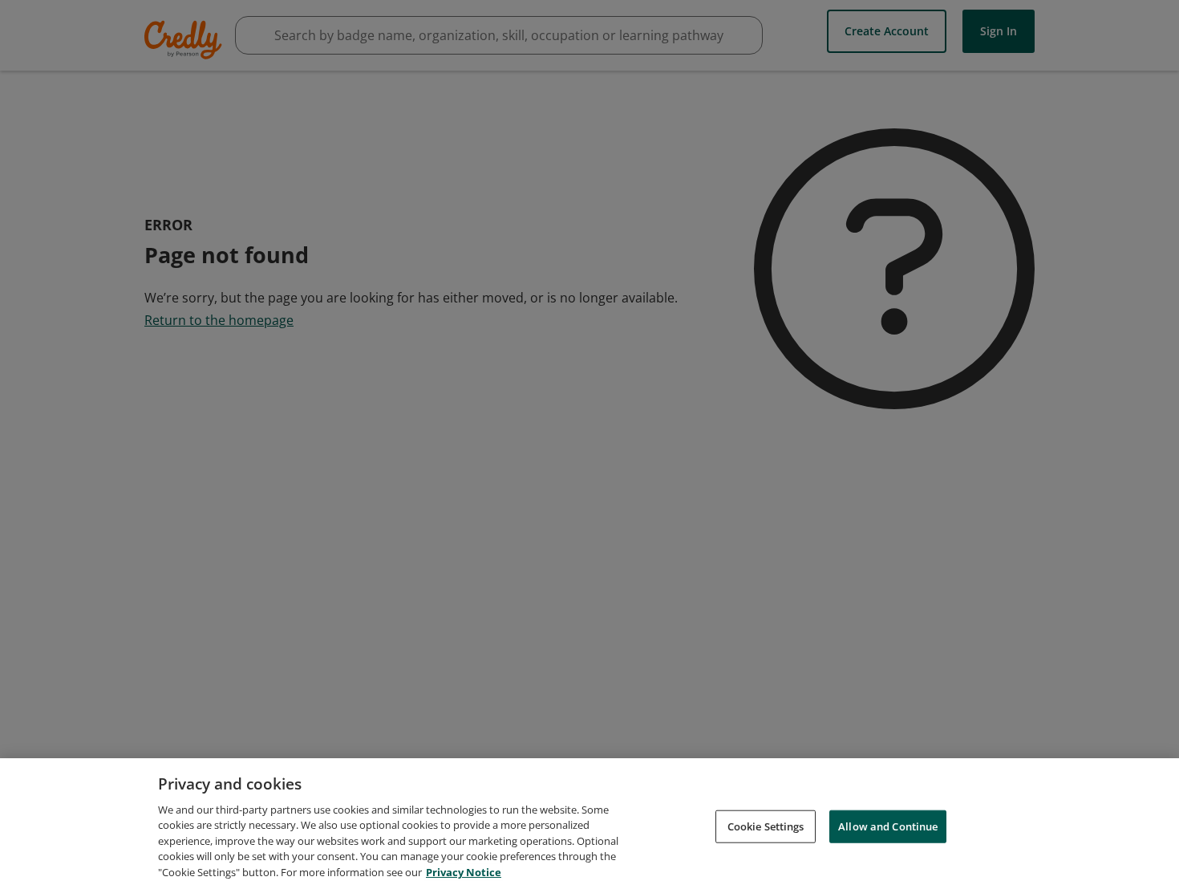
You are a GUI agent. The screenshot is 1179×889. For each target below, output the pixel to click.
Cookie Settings (765, 825)
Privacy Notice (463, 872)
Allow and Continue (888, 825)
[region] (589, 823)
